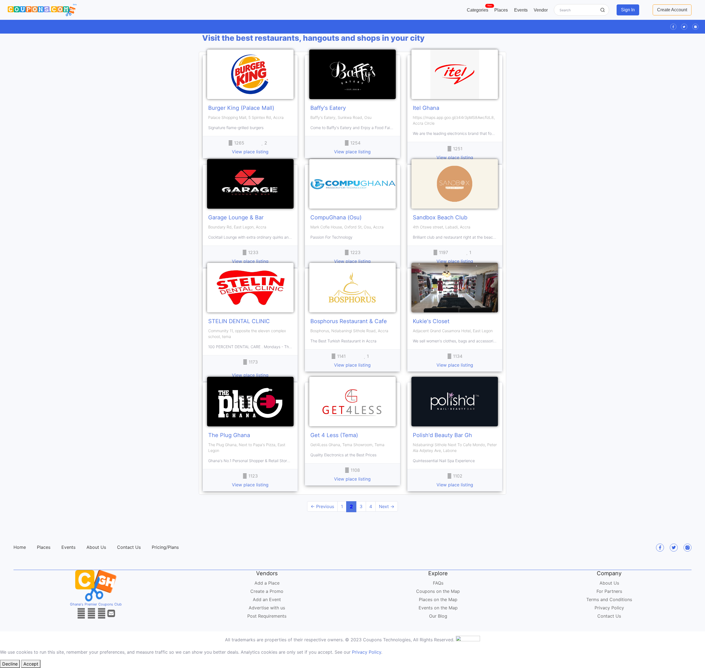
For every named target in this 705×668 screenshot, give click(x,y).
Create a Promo (266, 591)
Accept (30, 664)
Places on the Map (438, 599)
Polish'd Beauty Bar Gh (442, 435)
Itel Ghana (426, 108)
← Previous (322, 506)
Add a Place (267, 583)
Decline (10, 664)
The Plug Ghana (229, 435)
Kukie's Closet (431, 321)
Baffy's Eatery (328, 108)
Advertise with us (267, 607)
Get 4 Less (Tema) (334, 435)
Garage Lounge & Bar (236, 217)
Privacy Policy (609, 607)
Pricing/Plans (165, 547)
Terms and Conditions (609, 599)
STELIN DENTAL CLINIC (239, 321)
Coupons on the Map (438, 591)
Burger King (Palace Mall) (241, 108)
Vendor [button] (541, 10)
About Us (96, 547)
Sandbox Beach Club (440, 217)
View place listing (250, 151)
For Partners (609, 591)
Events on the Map (438, 607)
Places (501, 10)
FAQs (438, 583)
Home (19, 547)
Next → (386, 506)
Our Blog (438, 616)
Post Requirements (266, 616)
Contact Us (129, 547)
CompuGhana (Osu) (336, 217)
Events (521, 10)
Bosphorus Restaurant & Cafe (348, 321)
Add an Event (267, 599)
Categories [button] (479, 8)
